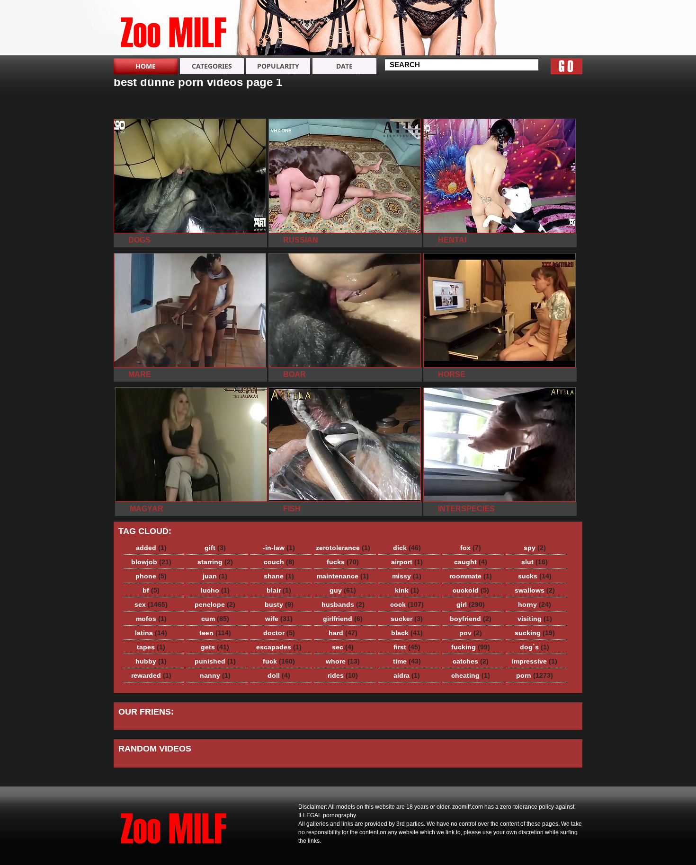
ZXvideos (174, 30)
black (407, 633)
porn (534, 675)
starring (215, 562)
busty (279, 604)
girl (470, 604)
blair (279, 590)
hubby (151, 661)
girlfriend (343, 618)
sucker (407, 618)
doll (279, 675)
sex (151, 604)
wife (279, 618)
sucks (535, 576)
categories (212, 65)
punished (215, 661)
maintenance (343, 576)
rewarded (151, 675)
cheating (470, 675)
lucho (215, 590)
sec (343, 647)
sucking (535, 633)
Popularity (278, 65)
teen (215, 633)
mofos (151, 618)
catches (471, 661)
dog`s (534, 647)
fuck (279, 661)
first (406, 647)
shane (279, 576)
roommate (470, 576)
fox (470, 547)
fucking (470, 647)
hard (343, 633)
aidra (406, 675)
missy (406, 576)
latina (151, 633)
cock (407, 604)
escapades (279, 647)
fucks (343, 562)
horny (534, 604)
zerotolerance (343, 547)
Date (344, 65)
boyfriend (470, 618)
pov (470, 633)
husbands (343, 604)
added (151, 547)
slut (534, 562)
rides (343, 675)
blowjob (151, 562)
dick (407, 547)
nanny (215, 675)
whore (343, 661)
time (407, 661)
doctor (279, 633)
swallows (535, 590)
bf (151, 590)
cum (215, 618)
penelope (215, 604)
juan (215, 576)
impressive (534, 661)
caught (470, 562)
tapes (151, 647)
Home (145, 65)
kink (407, 590)
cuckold (471, 590)
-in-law (279, 547)
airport (407, 562)
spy (535, 547)
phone (151, 576)
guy (343, 590)
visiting (535, 618)
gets (215, 647)
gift (215, 547)
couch (279, 562)
